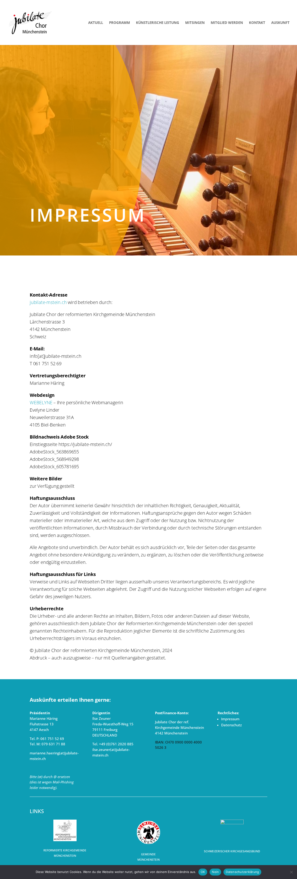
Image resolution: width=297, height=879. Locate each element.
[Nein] (291, 872)
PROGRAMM (119, 23)
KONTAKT (257, 23)
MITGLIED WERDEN (227, 23)
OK (203, 872)
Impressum (230, 719)
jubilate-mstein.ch (48, 302)
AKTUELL (95, 23)
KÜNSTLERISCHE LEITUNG (157, 23)
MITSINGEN (195, 23)
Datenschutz (231, 725)
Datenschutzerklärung (242, 872)
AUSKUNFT (280, 23)
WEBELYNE (41, 402)
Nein (215, 872)
